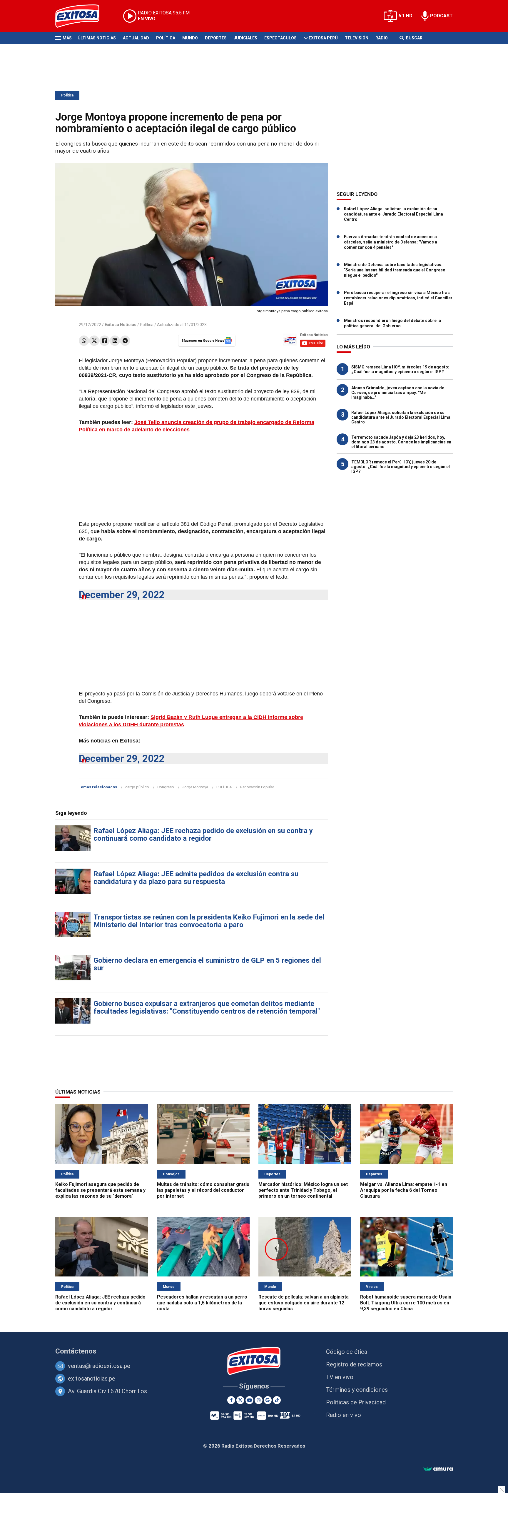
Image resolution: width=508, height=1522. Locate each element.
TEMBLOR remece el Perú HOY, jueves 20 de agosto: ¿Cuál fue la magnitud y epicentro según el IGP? (400, 467)
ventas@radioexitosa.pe (99, 1365)
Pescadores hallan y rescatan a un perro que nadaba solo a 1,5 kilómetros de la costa (202, 1302)
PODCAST (441, 16)
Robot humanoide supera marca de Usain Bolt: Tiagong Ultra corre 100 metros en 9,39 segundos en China (405, 1302)
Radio (381, 38)
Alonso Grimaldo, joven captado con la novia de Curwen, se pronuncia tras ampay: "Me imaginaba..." (397, 392)
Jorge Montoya (195, 787)
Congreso (165, 787)
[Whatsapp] (84, 341)
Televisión (356, 38)
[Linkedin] (115, 341)
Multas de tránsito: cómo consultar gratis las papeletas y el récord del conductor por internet (203, 1190)
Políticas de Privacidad (356, 1402)
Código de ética (346, 1351)
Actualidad (136, 38)
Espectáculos (280, 38)
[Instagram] (259, 1400)
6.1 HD (405, 16)
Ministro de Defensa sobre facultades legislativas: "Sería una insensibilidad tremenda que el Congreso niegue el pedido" (394, 270)
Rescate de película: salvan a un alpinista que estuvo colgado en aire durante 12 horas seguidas (303, 1302)
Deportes (216, 38)
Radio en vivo (343, 1414)
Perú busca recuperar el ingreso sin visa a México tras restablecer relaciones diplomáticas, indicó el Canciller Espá (398, 298)
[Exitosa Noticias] (81, 16)
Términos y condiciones (357, 1389)
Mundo (190, 38)
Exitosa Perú (323, 38)
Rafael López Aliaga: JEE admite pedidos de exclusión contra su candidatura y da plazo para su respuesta (195, 878)
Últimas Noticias (97, 38)
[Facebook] (104, 341)
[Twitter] (94, 341)
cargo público (137, 787)
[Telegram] (125, 341)
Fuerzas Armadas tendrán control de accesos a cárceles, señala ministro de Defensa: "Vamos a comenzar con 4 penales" (390, 242)
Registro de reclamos (354, 1364)
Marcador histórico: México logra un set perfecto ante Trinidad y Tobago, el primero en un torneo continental (303, 1190)
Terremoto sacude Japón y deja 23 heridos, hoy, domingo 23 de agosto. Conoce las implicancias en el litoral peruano (401, 442)
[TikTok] (277, 1400)
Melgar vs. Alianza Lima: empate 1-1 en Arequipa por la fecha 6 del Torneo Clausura (403, 1190)
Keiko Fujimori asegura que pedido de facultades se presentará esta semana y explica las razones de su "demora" (100, 1190)
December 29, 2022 (122, 594)
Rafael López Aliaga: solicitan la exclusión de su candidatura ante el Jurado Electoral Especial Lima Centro (393, 214)
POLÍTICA (224, 787)
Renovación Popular (257, 787)
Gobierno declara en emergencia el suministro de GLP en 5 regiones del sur (207, 964)
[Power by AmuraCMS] (438, 1469)
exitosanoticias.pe (91, 1378)
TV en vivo (339, 1377)
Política (165, 38)
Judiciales (245, 38)
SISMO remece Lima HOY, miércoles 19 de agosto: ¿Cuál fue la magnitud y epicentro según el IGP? (400, 369)
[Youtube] (249, 1400)
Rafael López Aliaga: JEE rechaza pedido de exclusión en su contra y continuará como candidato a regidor (203, 834)
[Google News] (268, 1400)
